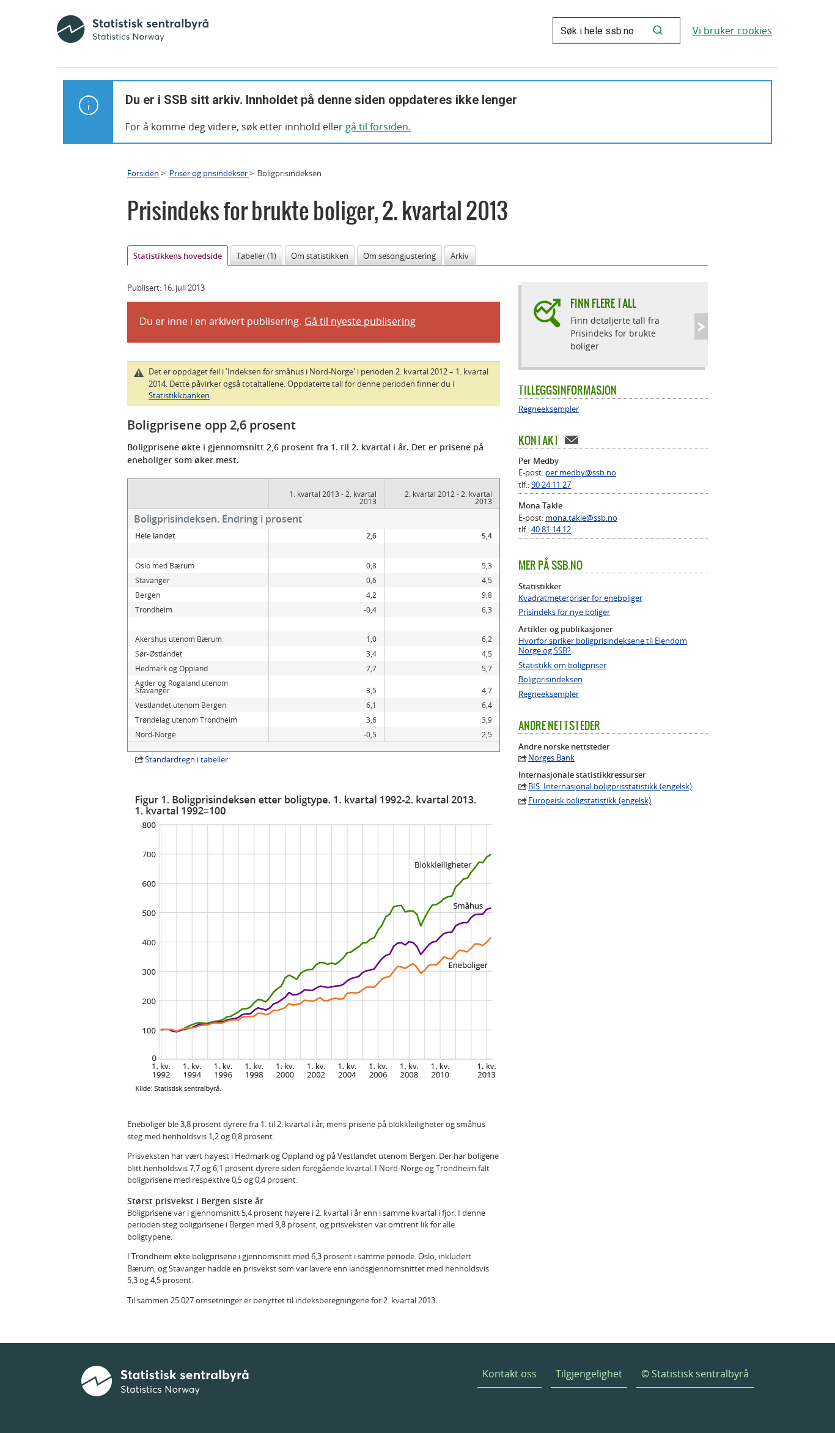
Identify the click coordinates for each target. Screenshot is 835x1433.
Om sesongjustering (399, 255)
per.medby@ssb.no (580, 472)
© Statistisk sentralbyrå (695, 1373)
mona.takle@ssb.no (581, 517)
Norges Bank (551, 758)
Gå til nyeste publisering (360, 321)
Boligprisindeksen (550, 679)
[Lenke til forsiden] (132, 30)
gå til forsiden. (378, 126)
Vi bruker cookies (732, 30)
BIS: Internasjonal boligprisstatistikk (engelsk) (610, 786)
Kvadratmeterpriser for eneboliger (580, 598)
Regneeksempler (548, 409)
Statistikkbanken (179, 395)
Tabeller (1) (256, 255)
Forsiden (143, 173)
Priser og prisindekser (209, 173)
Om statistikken (319, 255)
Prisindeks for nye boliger (564, 612)
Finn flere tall (603, 303)
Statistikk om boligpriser (562, 665)
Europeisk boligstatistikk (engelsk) (589, 800)
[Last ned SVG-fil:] (319, 1091)
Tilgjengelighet (589, 1373)
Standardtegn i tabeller (186, 759)
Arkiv (460, 255)
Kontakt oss (509, 1373)
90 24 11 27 (551, 484)
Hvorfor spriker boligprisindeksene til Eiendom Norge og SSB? (602, 646)
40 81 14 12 (551, 529)
